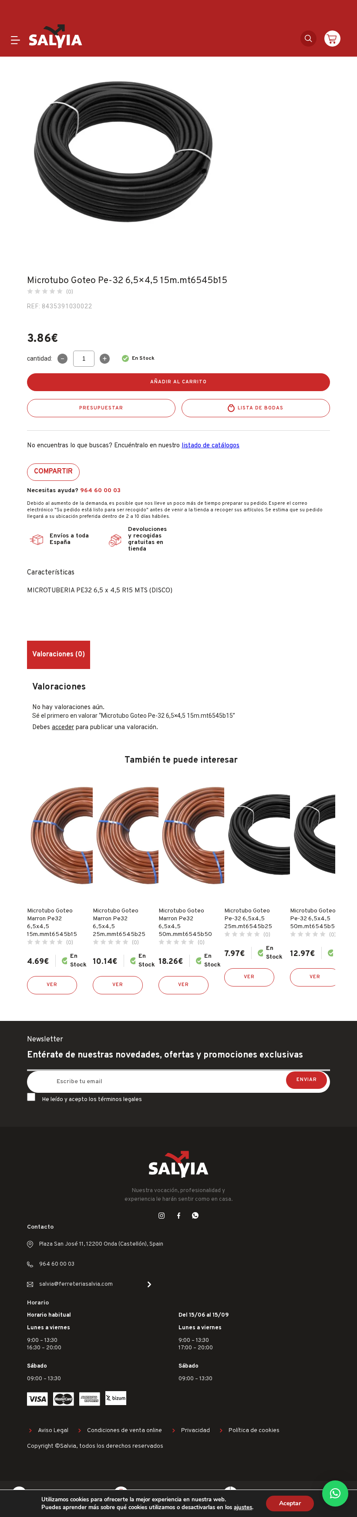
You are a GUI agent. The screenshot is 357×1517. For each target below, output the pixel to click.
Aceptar (290, 1503)
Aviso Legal (53, 1430)
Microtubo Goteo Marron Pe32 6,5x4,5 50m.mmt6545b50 (185, 922)
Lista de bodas (260, 408)
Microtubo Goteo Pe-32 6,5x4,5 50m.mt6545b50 (314, 918)
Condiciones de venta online (124, 1430)
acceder (63, 727)
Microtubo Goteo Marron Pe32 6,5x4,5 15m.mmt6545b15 (52, 922)
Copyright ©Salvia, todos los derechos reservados (95, 1446)
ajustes (243, 1507)
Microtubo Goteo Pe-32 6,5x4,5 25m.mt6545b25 (248, 918)
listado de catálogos (210, 446)
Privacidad (195, 1430)
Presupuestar (101, 408)
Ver (52, 985)
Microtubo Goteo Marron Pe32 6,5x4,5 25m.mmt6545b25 (119, 922)
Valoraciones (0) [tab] (58, 654)
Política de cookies (254, 1430)
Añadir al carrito (178, 382)
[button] (335, 1493)
